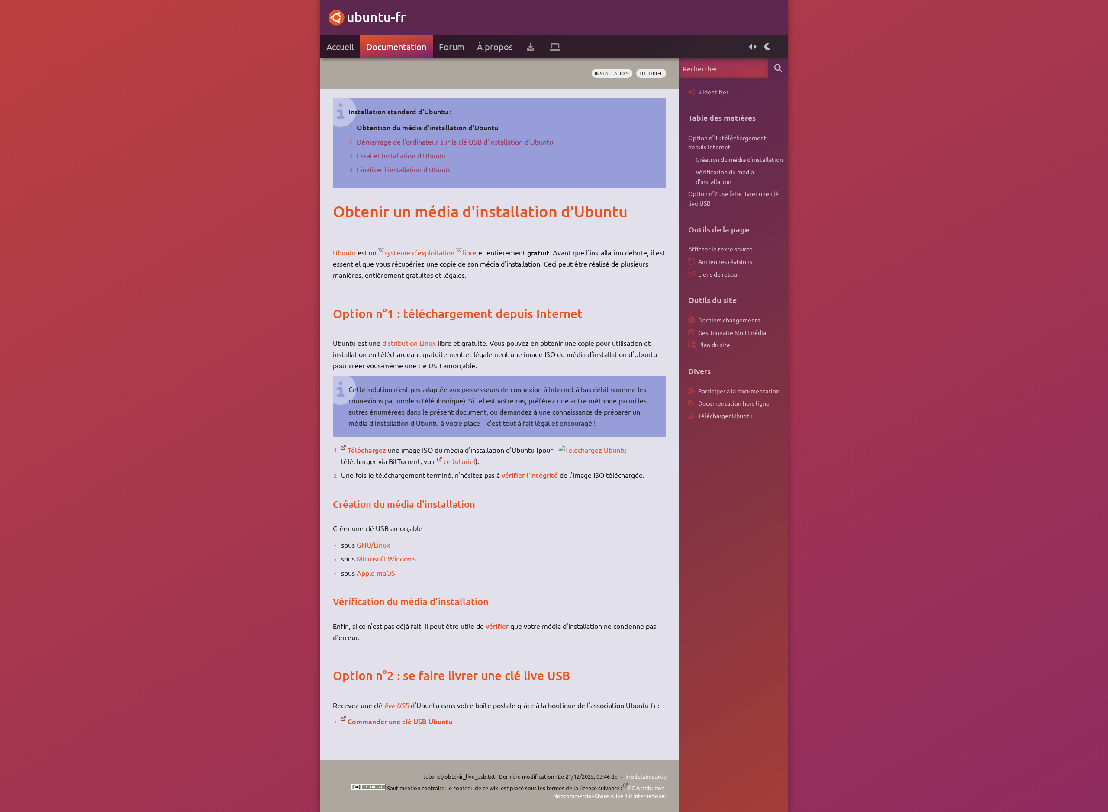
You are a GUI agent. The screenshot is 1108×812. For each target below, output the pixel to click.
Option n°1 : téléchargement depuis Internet (727, 142)
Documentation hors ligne (734, 403)
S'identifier (713, 92)
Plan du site (714, 344)
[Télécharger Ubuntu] (530, 46)
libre (470, 252)
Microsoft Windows (386, 558)
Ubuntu (344, 252)
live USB (396, 705)
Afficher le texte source (720, 249)
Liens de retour (718, 274)
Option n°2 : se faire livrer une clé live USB (733, 198)
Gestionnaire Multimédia (732, 332)
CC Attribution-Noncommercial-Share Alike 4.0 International (609, 791)
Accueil (340, 46)
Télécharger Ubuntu (725, 415)
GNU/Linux (373, 544)
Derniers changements (729, 320)
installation (612, 73)
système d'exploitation (419, 252)
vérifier (497, 626)
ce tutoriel (459, 461)
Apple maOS (376, 572)
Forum (451, 46)
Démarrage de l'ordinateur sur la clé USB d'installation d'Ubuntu (455, 141)
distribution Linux (409, 342)
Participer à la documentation (738, 391)
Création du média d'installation (739, 159)
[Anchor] (342, 211)
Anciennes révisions (725, 261)
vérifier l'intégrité (530, 475)
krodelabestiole (645, 776)
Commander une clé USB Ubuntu (400, 721)
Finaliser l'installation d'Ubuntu (404, 169)
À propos (495, 46)
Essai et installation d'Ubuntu (401, 155)
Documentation (396, 46)
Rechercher (778, 68)
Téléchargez (367, 449)
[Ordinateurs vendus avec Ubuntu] (555, 46)
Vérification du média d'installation (725, 176)
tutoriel (651, 73)
